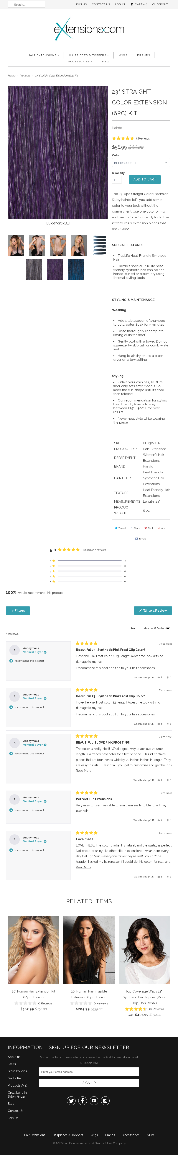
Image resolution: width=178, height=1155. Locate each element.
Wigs (123, 55)
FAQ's (12, 1064)
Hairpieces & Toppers (87, 55)
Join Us (81, 4)
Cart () (140, 4)
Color (116, 155)
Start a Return (17, 1078)
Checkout (160, 4)
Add (163, 528)
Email (142, 538)
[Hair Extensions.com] (89, 29)
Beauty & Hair (103, 1143)
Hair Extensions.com (76, 1143)
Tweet (122, 528)
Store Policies (17, 1071)
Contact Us (101, 4)
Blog (11, 1103)
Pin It (151, 528)
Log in (120, 4)
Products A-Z (17, 1085)
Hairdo (117, 128)
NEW (106, 61)
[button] (131, 138)
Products (25, 75)
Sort (133, 628)
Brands (143, 55)
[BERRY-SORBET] (58, 152)
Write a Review (157, 612)
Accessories (79, 61)
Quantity (118, 173)
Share (137, 528)
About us (14, 1057)
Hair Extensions (42, 55)
